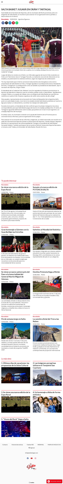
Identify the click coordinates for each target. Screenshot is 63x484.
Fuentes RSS (30, 444)
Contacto (5, 444)
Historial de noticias (17, 444)
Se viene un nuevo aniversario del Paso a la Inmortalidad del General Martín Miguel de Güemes (15, 275)
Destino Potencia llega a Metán (46, 272)
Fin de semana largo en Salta (13, 319)
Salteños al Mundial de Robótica (46, 229)
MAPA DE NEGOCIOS (54, 444)
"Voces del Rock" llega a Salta (15, 419)
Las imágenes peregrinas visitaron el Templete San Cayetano (44, 365)
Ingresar (32, 447)
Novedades (5, 19)
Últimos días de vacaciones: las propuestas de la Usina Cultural (15, 364)
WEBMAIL (41, 444)
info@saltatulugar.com (31, 453)
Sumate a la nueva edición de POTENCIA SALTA (45, 188)
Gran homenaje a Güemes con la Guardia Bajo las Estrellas (15, 230)
